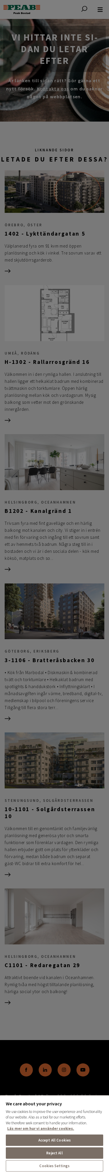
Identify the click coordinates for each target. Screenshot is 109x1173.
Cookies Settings (54, 1165)
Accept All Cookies (54, 1140)
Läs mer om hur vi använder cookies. (40, 1128)
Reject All (54, 1153)
